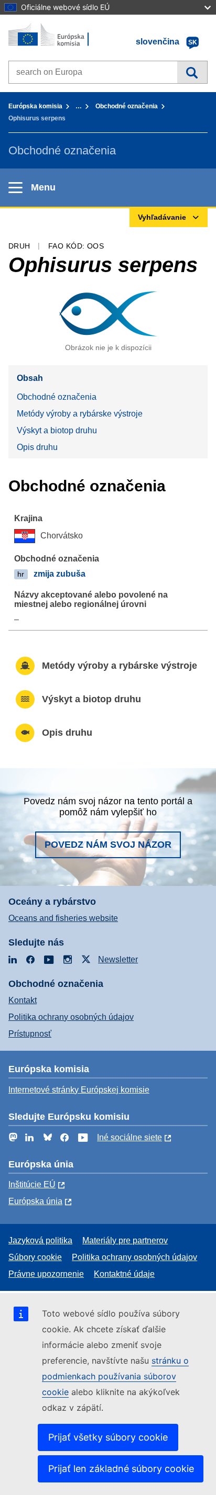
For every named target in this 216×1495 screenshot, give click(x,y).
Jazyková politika (40, 1240)
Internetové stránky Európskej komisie (78, 1089)
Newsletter (118, 959)
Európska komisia (35, 106)
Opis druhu (37, 447)
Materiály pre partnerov (125, 1240)
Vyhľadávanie (192, 72)
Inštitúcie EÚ (32, 1184)
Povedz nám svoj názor (108, 844)
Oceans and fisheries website (63, 918)
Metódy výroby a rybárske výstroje (80, 413)
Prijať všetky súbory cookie (108, 1437)
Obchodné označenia (126, 106)
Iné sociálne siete (129, 1137)
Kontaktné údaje (124, 1273)
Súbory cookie (35, 1257)
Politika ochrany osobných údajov (71, 1017)
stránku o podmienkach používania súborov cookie (115, 1376)
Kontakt (22, 1000)
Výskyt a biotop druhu (57, 430)
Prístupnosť (29, 1033)
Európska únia (35, 1201)
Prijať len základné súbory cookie (121, 1468)
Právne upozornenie (46, 1273)
